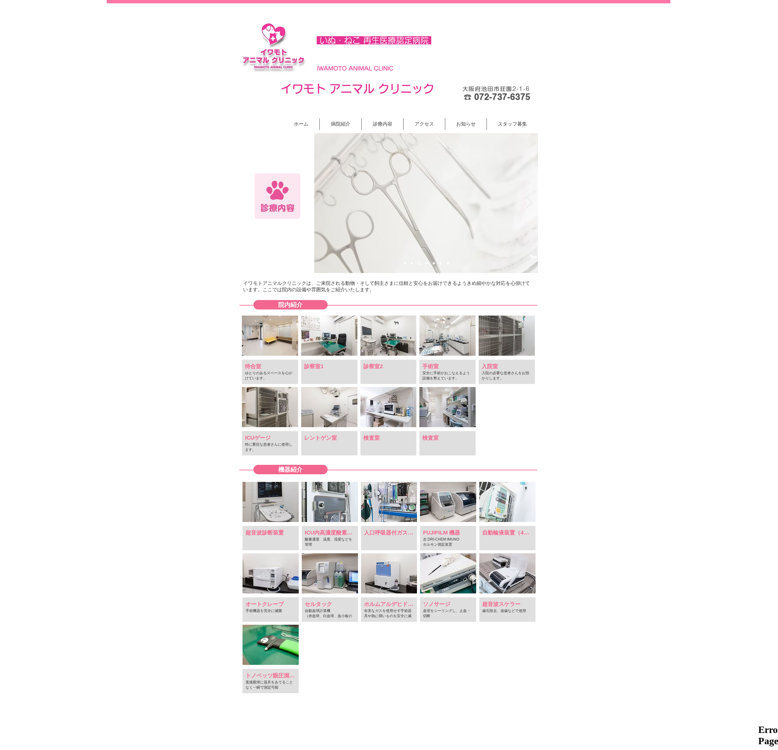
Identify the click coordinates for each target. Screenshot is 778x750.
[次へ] (529, 203)
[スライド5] (434, 263)
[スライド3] (419, 263)
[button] (512, 124)
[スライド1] (405, 263)
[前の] (322, 203)
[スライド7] (448, 263)
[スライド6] (441, 263)
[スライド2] (412, 263)
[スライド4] (427, 263)
